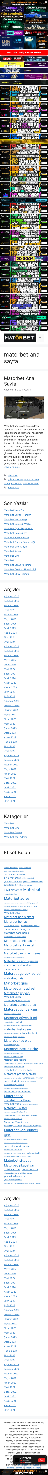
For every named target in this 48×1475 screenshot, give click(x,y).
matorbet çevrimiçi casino (16, 1146)
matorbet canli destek (30, 926)
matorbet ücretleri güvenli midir (14, 1153)
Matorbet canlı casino (20, 941)
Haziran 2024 (11, 655)
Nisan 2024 (10, 664)
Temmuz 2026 (11, 601)
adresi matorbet (11, 868)
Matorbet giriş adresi (19, 988)
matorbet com (12, 969)
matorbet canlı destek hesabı (14, 950)
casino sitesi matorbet (15, 874)
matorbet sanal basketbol (12, 1078)
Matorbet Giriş (11, 555)
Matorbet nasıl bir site (21, 1049)
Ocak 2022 (10, 787)
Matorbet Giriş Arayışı (15, 546)
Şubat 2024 (10, 673)
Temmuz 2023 (11, 705)
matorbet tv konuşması (30, 1104)
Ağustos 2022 (11, 755)
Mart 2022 (9, 778)
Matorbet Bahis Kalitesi (16, 537)
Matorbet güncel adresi (20, 1004)
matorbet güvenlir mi (13, 1022)
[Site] (24, 88)
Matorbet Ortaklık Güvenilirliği (20, 569)
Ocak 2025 (10, 628)
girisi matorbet (15, 479)
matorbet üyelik (33, 1153)
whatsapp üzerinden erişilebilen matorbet (18, 1173)
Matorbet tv (13, 1096)
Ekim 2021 (9, 801)
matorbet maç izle (11, 1045)
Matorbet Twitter (13, 832)
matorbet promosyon (14, 1066)
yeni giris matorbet (13, 1179)
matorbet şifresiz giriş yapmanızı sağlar (17, 1156)
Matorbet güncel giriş (21, 1009)
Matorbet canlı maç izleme (22, 953)
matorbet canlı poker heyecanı (14, 957)
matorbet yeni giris (32, 1125)
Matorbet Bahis (12, 913)
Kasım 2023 (10, 687)
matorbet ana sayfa (10, 906)
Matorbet (12, 475)
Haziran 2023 (11, 710)
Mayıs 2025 (10, 619)
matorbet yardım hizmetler (13, 1119)
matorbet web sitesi (12, 1115)
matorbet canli (11, 925)
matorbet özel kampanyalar (13, 1150)
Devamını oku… (12, 467)
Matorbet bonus (15, 922)
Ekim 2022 (9, 746)
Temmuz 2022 (11, 760)
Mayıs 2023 (10, 714)
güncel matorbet (11, 885)
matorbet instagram (17, 1029)
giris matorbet (28, 878)
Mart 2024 (9, 669)
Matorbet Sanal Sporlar (33, 1078)
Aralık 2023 (10, 682)
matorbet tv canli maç (17, 1100)
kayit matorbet (13, 890)
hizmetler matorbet (25, 885)
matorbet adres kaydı (11, 903)
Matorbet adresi (17, 898)
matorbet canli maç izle (17, 929)
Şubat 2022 (10, 782)
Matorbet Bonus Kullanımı (17, 565)
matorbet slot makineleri (28, 1081)
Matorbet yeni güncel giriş (21, 1132)
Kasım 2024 (10, 632)
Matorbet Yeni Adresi (15, 837)
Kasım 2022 (10, 742)
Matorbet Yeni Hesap (15, 519)
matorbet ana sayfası (27, 906)
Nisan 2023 (10, 719)
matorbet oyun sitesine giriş (13, 1057)
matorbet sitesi (11, 1081)
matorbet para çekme (13, 1063)
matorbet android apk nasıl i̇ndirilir (15, 910)
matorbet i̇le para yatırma (12, 1033)
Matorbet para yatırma (15, 1060)
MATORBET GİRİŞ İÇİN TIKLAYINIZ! (24, 52)
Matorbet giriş (16, 983)
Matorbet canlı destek (19, 945)
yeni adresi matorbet (15, 1176)
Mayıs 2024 (10, 660)
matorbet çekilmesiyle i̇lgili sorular (15, 1139)
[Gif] (24, 141)
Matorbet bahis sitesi (19, 917)
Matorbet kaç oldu (17, 1041)
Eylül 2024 (9, 642)
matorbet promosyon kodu (18, 1070)
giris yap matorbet (13, 881)
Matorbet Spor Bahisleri (17, 1091)
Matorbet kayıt (29, 1033)
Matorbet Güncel (13, 997)
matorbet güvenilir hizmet (25, 483)
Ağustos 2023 (11, 701)
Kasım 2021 (10, 796)
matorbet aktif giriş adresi (29, 903)
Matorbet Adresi (12, 551)
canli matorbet (25, 868)
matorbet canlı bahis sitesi (15, 937)
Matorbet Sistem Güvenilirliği (19, 542)
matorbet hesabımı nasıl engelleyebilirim (17, 1025)
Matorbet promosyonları (20, 1074)
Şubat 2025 (10, 623)
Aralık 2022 (10, 737)
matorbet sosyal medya (14, 1085)
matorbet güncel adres (17, 1000)
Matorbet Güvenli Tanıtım (17, 515)
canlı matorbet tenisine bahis (14, 871)
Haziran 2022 (11, 764)
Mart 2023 (9, 723)
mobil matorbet (12, 1169)
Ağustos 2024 (11, 646)
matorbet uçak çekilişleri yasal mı (15, 1112)
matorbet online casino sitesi (13, 1053)
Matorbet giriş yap (17, 993)
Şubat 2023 (10, 728)
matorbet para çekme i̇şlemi (33, 1063)
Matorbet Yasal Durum (16, 510)
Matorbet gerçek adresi (22, 973)
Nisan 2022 (10, 773)
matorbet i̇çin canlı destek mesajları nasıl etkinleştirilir (22, 1183)
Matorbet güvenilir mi (20, 1018)
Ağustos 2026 (11, 596)
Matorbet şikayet (17, 1160)
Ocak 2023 (10, 732)
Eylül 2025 (9, 610)
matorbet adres (10, 894)
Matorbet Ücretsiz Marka (17, 524)
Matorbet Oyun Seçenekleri (18, 528)
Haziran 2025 (11, 614)
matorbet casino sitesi (18, 965)
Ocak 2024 (10, 678)
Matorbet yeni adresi (13, 1126)
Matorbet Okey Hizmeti (16, 574)
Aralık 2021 (10, 792)
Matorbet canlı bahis (16, 932)
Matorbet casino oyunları (21, 961)
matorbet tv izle (12, 1104)
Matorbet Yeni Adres (16, 1122)
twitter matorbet (30, 1169)
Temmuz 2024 (11, 651)
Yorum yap (13, 487)
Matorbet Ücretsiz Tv (15, 533)
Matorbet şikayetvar (19, 1165)
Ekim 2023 (9, 692)
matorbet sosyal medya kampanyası (16, 1088)
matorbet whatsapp (30, 1115)
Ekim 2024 (9, 637)
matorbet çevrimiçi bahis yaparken (15, 1143)
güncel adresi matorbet (33, 881)
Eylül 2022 (9, 751)
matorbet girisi (14, 978)
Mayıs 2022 (10, 769)
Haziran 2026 (11, 605)
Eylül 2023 (9, 696)
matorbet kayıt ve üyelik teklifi (14, 1037)
